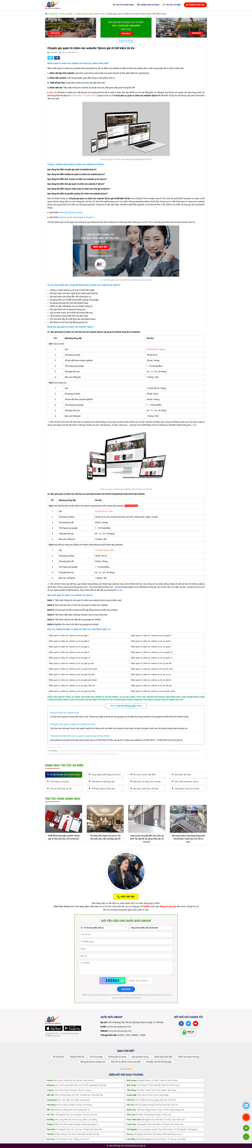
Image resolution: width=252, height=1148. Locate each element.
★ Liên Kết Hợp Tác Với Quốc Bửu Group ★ (126, 1145)
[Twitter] (188, 1023)
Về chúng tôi (58, 1057)
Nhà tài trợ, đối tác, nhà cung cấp (126, 1062)
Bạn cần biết (126, 1050)
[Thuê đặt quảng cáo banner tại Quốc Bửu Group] (126, 27)
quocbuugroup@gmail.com (118, 1026)
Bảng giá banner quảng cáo (92, 1062)
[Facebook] (181, 1023)
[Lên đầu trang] (246, 1137)
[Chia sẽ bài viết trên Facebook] (57, 58)
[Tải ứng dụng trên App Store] (54, 1028)
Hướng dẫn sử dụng (149, 5)
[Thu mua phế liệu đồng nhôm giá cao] (70, 27)
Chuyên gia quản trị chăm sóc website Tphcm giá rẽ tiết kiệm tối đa (136, 14)
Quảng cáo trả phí (126, 41)
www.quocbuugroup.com (120, 1031)
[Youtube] (195, 1023)
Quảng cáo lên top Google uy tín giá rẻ (77, 217)
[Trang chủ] (52, 4)
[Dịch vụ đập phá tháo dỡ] (181, 27)
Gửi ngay (126, 989)
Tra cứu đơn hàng (124, 5)
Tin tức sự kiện (173, 5)
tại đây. (119, 590)
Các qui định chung (140, 1057)
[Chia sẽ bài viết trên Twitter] (50, 58)
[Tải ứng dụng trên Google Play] (72, 1028)
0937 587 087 (127, 896)
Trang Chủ (52, 14)
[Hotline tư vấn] (126, 251)
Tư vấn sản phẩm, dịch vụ (93, 928)
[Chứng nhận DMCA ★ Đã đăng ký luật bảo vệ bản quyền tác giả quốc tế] (188, 1032)
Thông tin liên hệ (76, 1057)
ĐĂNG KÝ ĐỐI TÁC (197, 5)
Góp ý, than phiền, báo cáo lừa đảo (144, 928)
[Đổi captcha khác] (122, 980)
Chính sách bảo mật (163, 1057)
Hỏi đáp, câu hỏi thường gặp (159, 1062)
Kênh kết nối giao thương (71, 212)
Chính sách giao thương (188, 1057)
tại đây (193, 425)
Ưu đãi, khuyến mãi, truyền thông (89, 14)
